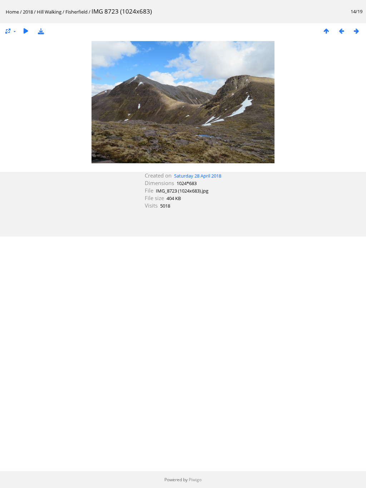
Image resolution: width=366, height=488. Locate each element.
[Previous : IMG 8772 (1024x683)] (341, 31)
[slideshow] (25, 31)
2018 (28, 12)
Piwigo (195, 480)
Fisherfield (76, 12)
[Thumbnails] (326, 31)
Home (12, 12)
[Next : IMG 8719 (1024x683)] (356, 31)
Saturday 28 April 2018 (197, 176)
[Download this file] (40, 31)
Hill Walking (49, 12)
